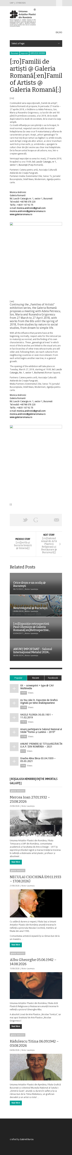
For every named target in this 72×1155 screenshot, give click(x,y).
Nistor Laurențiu (28, 806)
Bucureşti (15, 53)
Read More (16, 862)
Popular (18, 678)
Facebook (53, 678)
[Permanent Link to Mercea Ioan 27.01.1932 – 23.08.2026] (36, 823)
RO (60, 32)
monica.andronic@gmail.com (31, 208)
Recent (35, 678)
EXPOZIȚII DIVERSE (37, 53)
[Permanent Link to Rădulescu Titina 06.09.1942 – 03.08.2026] (36, 1067)
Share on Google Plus (36, 520)
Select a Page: (59, 3)
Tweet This (25, 520)
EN (57, 32)
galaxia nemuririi (17, 791)
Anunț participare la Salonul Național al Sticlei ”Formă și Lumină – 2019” (41, 730)
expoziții (24, 53)
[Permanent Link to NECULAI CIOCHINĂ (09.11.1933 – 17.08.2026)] (36, 903)
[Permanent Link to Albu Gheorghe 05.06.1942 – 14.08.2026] (36, 985)
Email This (56, 520)
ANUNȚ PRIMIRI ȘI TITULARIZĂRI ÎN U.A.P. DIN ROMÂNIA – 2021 (41, 745)
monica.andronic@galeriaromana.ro (28, 211)
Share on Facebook (15, 520)
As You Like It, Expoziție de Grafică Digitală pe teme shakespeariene (39, 701)
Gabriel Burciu (27, 1139)
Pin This (46, 520)
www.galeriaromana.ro (21, 214)
